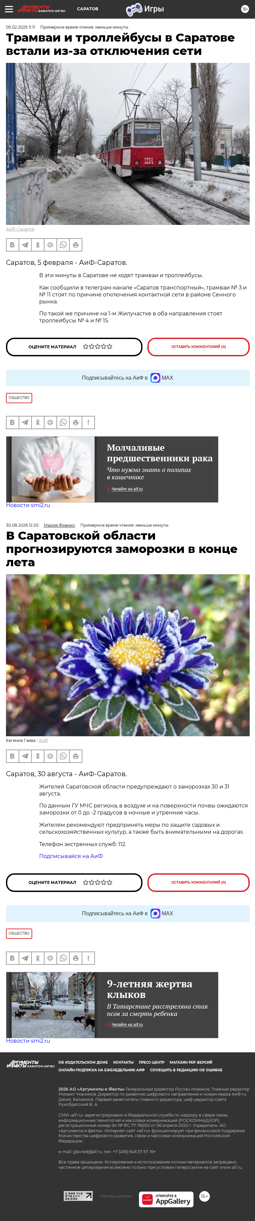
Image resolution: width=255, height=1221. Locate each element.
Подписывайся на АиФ (71, 856)
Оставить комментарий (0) (198, 347)
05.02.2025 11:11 (20, 27)
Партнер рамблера (115, 1196)
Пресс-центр (151, 1062)
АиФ (43, 740)
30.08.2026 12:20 (22, 525)
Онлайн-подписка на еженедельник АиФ (101, 1070)
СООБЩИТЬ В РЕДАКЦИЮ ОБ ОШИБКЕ (186, 1070)
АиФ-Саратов (20, 229)
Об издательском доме (83, 1062)
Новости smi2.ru (28, 505)
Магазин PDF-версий (191, 1062)
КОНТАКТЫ (123, 1062)
